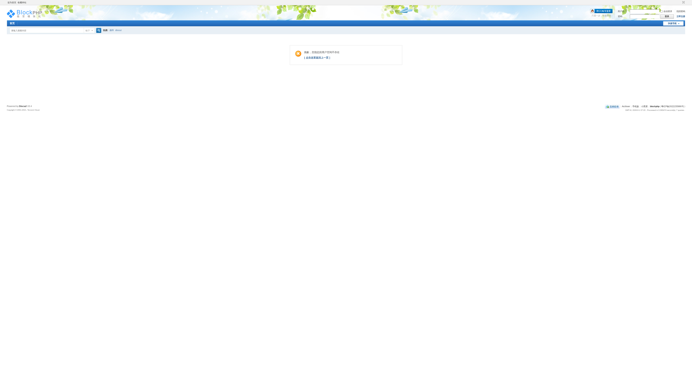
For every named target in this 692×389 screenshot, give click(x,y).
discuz (118, 30)
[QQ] (612, 106)
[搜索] (98, 30)
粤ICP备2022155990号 (672, 106)
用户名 (621, 11)
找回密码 (681, 11)
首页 (12, 23)
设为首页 (12, 2)
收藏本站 (22, 2)
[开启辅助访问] (680, 2)
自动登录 (668, 11)
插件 (112, 30)
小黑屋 (644, 106)
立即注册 (681, 16)
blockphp (654, 106)
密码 (620, 16)
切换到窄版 (683, 2)
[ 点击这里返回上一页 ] (317, 57)
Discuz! (23, 106)
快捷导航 (672, 23)
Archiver (626, 106)
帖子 (88, 30)
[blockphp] (25, 18)
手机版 (635, 106)
